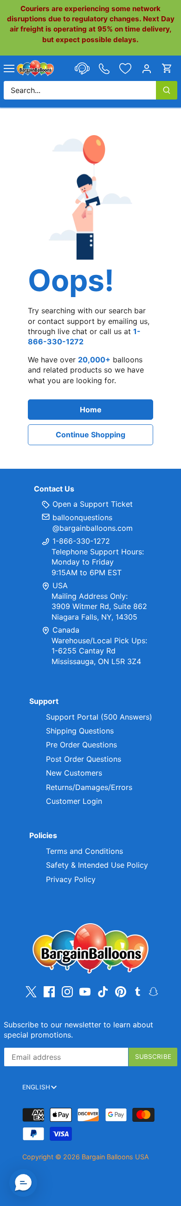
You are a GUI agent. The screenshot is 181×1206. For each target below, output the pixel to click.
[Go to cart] (167, 68)
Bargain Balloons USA (115, 1157)
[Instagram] (67, 991)
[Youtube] (84, 991)
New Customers (74, 772)
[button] (23, 1183)
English (36, 1087)
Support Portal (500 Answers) (99, 716)
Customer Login (74, 801)
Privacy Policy (71, 879)
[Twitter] (31, 991)
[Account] (146, 68)
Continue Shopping (90, 434)
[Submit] (166, 90)
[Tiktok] (103, 991)
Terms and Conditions (84, 851)
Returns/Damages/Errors (89, 787)
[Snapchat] (153, 991)
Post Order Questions (83, 759)
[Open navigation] (9, 68)
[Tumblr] (137, 991)
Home (91, 409)
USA (60, 585)
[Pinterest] (120, 991)
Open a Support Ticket (91, 504)
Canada (65, 629)
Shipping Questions (80, 730)
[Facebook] (49, 991)
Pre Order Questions (81, 744)
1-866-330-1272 (80, 541)
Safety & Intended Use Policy (97, 865)
